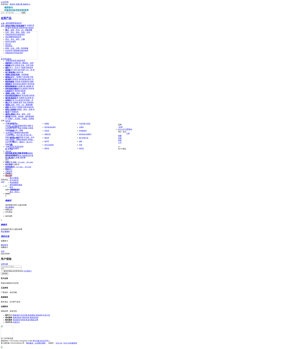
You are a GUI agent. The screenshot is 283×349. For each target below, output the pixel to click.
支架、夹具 (25, 65)
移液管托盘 (23, 28)
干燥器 (23, 67)
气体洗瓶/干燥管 (84, 123)
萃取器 (17, 81)
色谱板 (24, 128)
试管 (13, 65)
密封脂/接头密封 (25, 79)
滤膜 (29, 126)
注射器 (30, 128)
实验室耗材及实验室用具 (15, 61)
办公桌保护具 (20, 100)
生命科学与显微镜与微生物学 (17, 133)
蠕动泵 (12, 86)
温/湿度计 (13, 107)
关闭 (2, 251)
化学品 (10, 149)
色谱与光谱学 (11, 123)
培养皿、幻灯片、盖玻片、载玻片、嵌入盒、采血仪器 (19, 142)
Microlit (8, 151)
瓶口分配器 (9, 153)
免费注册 (19, 4)
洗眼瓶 (15, 102)
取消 (124, 132)
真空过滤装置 (22, 88)
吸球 (9, 28)
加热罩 (8, 121)
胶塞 (23, 70)
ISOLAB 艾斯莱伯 (125, 129)
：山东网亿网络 (39, 343)
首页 (7, 162)
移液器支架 (26, 155)
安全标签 (27, 98)
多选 (120, 127)
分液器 (29, 25)
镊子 (7, 67)
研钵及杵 (29, 67)
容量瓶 (12, 25)
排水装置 (25, 95)
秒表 (7, 107)
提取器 (23, 91)
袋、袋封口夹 (18, 72)
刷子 (7, 95)
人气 (120, 143)
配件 (20, 155)
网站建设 (29, 343)
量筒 (7, 25)
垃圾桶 (21, 98)
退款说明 (25, 317)
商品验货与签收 (19, 320)
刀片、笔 (28, 70)
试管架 (17, 65)
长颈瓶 (16, 63)
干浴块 (8, 135)
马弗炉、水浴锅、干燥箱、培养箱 (21, 119)
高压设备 (14, 98)
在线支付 (16, 322)
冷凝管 (81, 127)
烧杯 (7, 63)
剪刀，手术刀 (14, 67)
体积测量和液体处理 (14, 23)
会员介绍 (46, 315)
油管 (19, 70)
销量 (120, 136)
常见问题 (8, 167)
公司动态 (8, 173)
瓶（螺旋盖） (24, 63)
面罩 (20, 102)
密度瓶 (20, 107)
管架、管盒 (15, 135)
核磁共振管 (22, 126)
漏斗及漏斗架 (20, 86)
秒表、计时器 (10, 109)
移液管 (23, 25)
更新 (120, 140)
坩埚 (15, 70)
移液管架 (15, 28)
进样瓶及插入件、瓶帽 (14, 130)
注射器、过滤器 (11, 126)
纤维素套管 (25, 81)
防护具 (12, 100)
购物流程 (16, 315)
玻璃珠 (19, 77)
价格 (120, 138)
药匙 (32, 65)
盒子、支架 (17, 128)
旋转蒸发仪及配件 (20, 84)
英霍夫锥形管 (28, 107)
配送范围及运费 (32, 320)
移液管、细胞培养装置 (18, 140)
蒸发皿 (8, 70)
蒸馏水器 (8, 84)
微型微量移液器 (11, 155)
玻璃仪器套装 (13, 79)
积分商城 (8, 164)
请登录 (12, 4)
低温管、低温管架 (16, 137)
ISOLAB (59, 343)
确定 (120, 132)
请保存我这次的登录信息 (13, 271)
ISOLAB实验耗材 (70, 343)
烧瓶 (11, 63)
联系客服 (31, 315)
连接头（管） (10, 77)
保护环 (46, 141)
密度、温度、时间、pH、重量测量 (19, 105)
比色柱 (12, 81)
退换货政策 (17, 317)
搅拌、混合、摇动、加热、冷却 (18, 114)
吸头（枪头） (15, 192)
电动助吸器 (28, 153)
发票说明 (38, 315)
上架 (128, 133)
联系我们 (8, 169)
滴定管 (17, 25)
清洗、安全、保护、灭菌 (15, 93)
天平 (9, 112)
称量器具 (15, 112)
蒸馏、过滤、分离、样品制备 (17, 74)
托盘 (13, 95)
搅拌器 (17, 91)
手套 (24, 102)
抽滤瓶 (28, 86)
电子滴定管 (19, 153)
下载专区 (8, 171)
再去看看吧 (9, 207)
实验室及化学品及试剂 (14, 147)
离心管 (23, 135)
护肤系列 (30, 102)
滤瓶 (15, 88)
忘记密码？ (27, 271)
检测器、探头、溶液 (24, 109)
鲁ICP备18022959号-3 (41, 341)
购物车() (26, 4)
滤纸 (11, 88)
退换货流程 (34, 317)
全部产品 (6, 18)
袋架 (19, 95)
